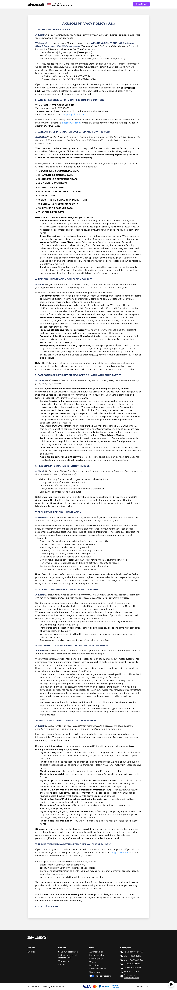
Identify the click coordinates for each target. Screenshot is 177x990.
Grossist (31, 952)
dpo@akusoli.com (71, 123)
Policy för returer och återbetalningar (67, 956)
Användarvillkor (96, 952)
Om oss (92, 962)
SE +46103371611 (131, 971)
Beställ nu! (141, 4)
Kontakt (62, 964)
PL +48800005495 (132, 967)
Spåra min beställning (68, 952)
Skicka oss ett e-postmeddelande (131, 976)
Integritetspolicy (96, 955)
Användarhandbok (97, 969)
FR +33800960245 (132, 964)
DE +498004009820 (133, 960)
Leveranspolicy (96, 958)
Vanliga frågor (64, 961)
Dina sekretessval (103, 976)
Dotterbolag (94, 965)
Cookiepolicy (95, 972)
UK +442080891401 (133, 956)
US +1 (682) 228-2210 (133, 952)
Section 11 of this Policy (47, 126)
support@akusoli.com (73, 114)
